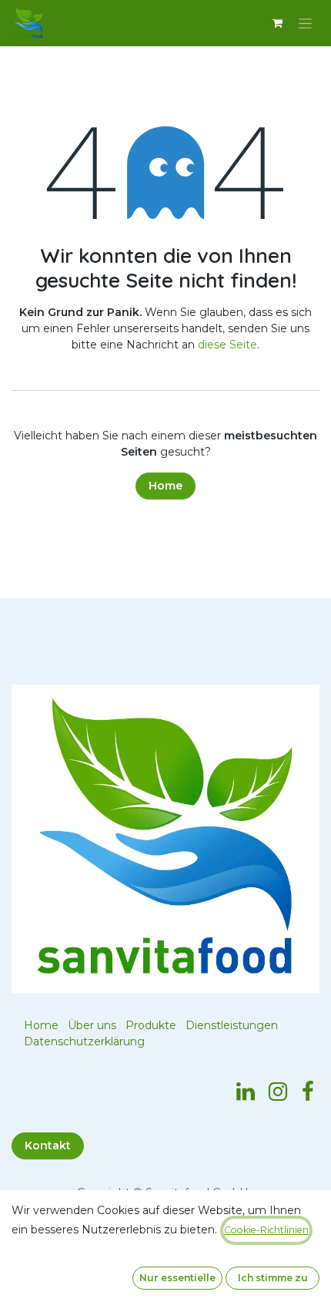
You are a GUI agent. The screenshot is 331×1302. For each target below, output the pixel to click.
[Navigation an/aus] (305, 23)
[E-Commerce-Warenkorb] (277, 23)
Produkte (150, 1025)
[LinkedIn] (245, 1091)
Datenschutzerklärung (84, 1041)
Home (165, 486)
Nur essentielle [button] (177, 1277)
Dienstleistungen (232, 1025)
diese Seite (227, 345)
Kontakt (48, 1145)
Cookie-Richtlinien (266, 1230)
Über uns (92, 1025)
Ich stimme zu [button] (273, 1277)
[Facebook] (308, 1091)
